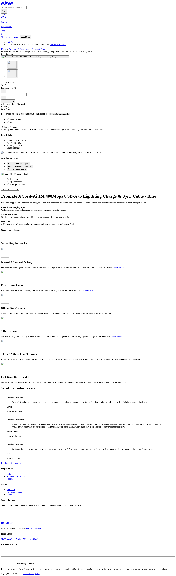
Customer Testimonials (16, 492)
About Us (11, 489)
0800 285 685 (7, 523)
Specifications (15, 182)
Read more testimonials (11, 463)
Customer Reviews (58, 44)
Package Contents (17, 184)
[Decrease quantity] (3, 91)
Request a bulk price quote (18, 163)
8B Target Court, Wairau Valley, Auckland (19, 539)
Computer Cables (16, 49)
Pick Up (13, 122)
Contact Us (11, 494)
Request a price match (17, 169)
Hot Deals (11, 42)
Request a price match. (59, 114)
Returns (10, 479)
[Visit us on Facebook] (3, 553)
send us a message (33, 528)
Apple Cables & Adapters (37, 49)
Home (3, 49)
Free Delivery (16, 119)
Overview (14, 179)
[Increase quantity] (3, 97)
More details (119, 267)
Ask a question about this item (20, 166)
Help (9, 474)
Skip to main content (10, 37)
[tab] (91, 119)
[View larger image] (35, 56)
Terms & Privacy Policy (31, 574)
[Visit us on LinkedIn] (9, 553)
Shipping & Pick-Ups (16, 476)
